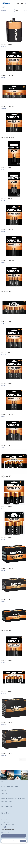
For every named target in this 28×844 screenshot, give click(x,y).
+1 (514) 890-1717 (5, 823)
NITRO (19, 784)
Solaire (2, 806)
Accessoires (3, 796)
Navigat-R (3, 803)
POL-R (11, 784)
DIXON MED (3, 815)
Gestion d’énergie (4, 801)
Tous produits (4, 793)
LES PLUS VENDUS (4, 808)
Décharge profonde (9, 798)
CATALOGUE (8, 786)
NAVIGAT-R (3, 786)
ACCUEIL (2, 784)
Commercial (21, 796)
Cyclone (3, 798)
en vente (16, 808)
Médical (10, 801)
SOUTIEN (12, 786)
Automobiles (9, 796)
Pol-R (22, 803)
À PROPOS (7, 784)
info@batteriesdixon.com (7, 824)
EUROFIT (22, 784)
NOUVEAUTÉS (11, 808)
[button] (17, 3)
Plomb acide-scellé (16, 803)
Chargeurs (15, 796)
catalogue (8, 815)
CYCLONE (15, 784)
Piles (10, 803)
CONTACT (17, 786)
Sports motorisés (9, 806)
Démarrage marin (18, 798)
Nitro (7, 803)
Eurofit (23, 798)
